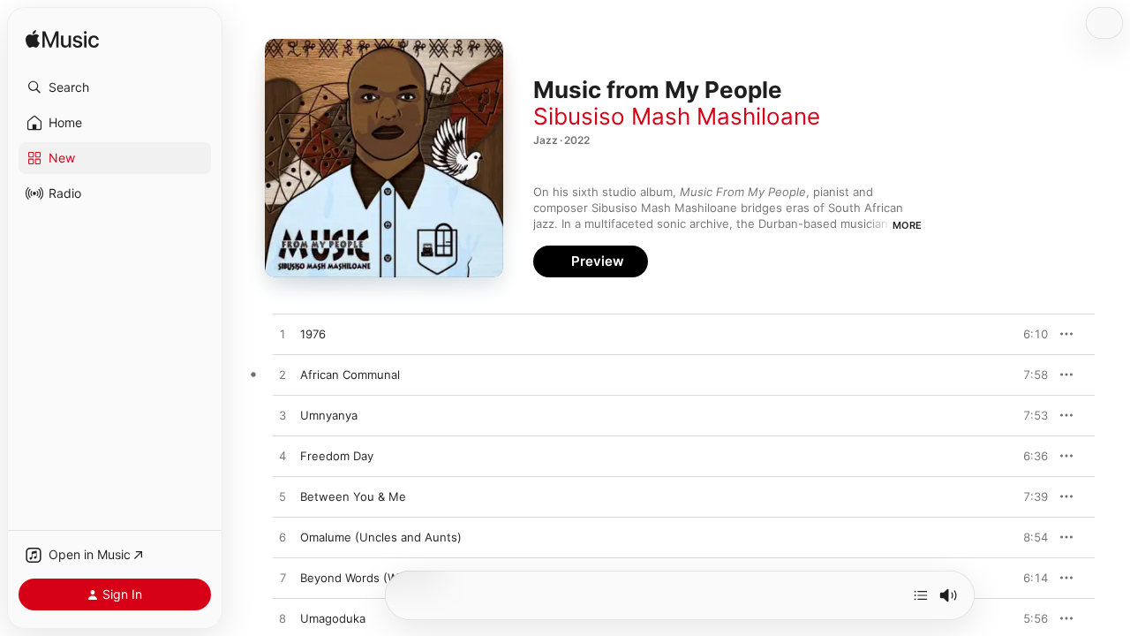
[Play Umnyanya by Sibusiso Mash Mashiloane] (282, 416)
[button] (114, 87)
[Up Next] (920, 595)
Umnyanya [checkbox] (329, 415)
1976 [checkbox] (313, 334)
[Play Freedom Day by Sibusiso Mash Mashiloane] (282, 457)
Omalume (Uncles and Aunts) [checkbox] (381, 537)
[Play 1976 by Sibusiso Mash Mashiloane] (282, 335)
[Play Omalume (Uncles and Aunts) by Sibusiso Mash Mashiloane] (282, 538)
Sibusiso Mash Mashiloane (676, 116)
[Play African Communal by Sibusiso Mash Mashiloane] (282, 375)
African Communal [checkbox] (350, 374)
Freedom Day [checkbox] (336, 456)
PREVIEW (1028, 334)
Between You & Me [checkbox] (353, 496)
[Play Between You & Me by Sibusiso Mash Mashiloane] (282, 497)
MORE (907, 225)
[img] (62, 40)
